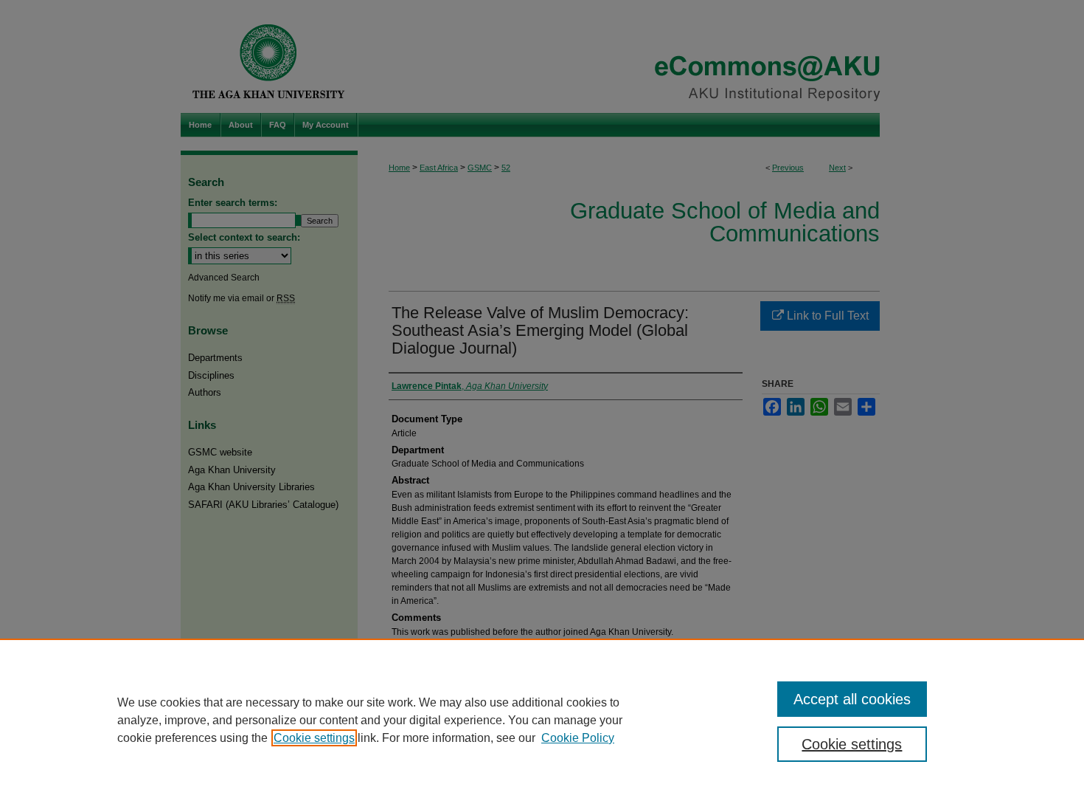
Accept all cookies (852, 699)
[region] (542, 720)
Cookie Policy (577, 738)
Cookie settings (314, 738)
